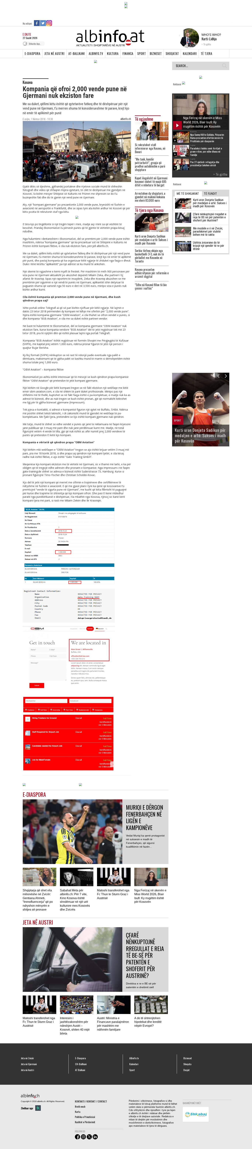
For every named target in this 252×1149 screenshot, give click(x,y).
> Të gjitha (220, 174)
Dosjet (186, 1070)
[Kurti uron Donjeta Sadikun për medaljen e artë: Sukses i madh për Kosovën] (151, 222)
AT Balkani (80, 1070)
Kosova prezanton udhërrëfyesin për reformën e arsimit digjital (152, 273)
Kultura (113, 53)
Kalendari (190, 53)
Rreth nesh (80, 1106)
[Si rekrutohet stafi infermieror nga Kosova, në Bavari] (151, 131)
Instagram (49, 23)
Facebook (37, 23)
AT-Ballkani (76, 53)
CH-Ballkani (81, 1064)
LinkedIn (55, 23)
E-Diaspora (32, 53)
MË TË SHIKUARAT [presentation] (188, 193)
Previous (218, 376)
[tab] (188, 194)
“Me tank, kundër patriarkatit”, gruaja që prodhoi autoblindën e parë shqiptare (150, 165)
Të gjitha (207, 44)
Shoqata (187, 1064)
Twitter (43, 23)
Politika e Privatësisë (85, 1117)
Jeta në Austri (54, 53)
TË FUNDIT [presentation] (210, 193)
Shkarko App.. (35, 43)
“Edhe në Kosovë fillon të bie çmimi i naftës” (151, 286)
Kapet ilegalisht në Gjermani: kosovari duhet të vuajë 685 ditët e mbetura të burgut (151, 181)
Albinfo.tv (96, 53)
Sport (141, 53)
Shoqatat (172, 53)
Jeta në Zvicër (27, 1058)
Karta (77, 1112)
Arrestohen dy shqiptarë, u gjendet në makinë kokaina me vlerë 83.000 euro (150, 197)
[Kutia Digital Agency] (38, 1108)
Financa (127, 53)
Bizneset (156, 53)
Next (225, 376)
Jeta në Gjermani (29, 1064)
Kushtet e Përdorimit (85, 1122)
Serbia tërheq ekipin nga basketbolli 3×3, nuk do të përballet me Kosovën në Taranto (149, 256)
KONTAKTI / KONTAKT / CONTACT (91, 1101)
